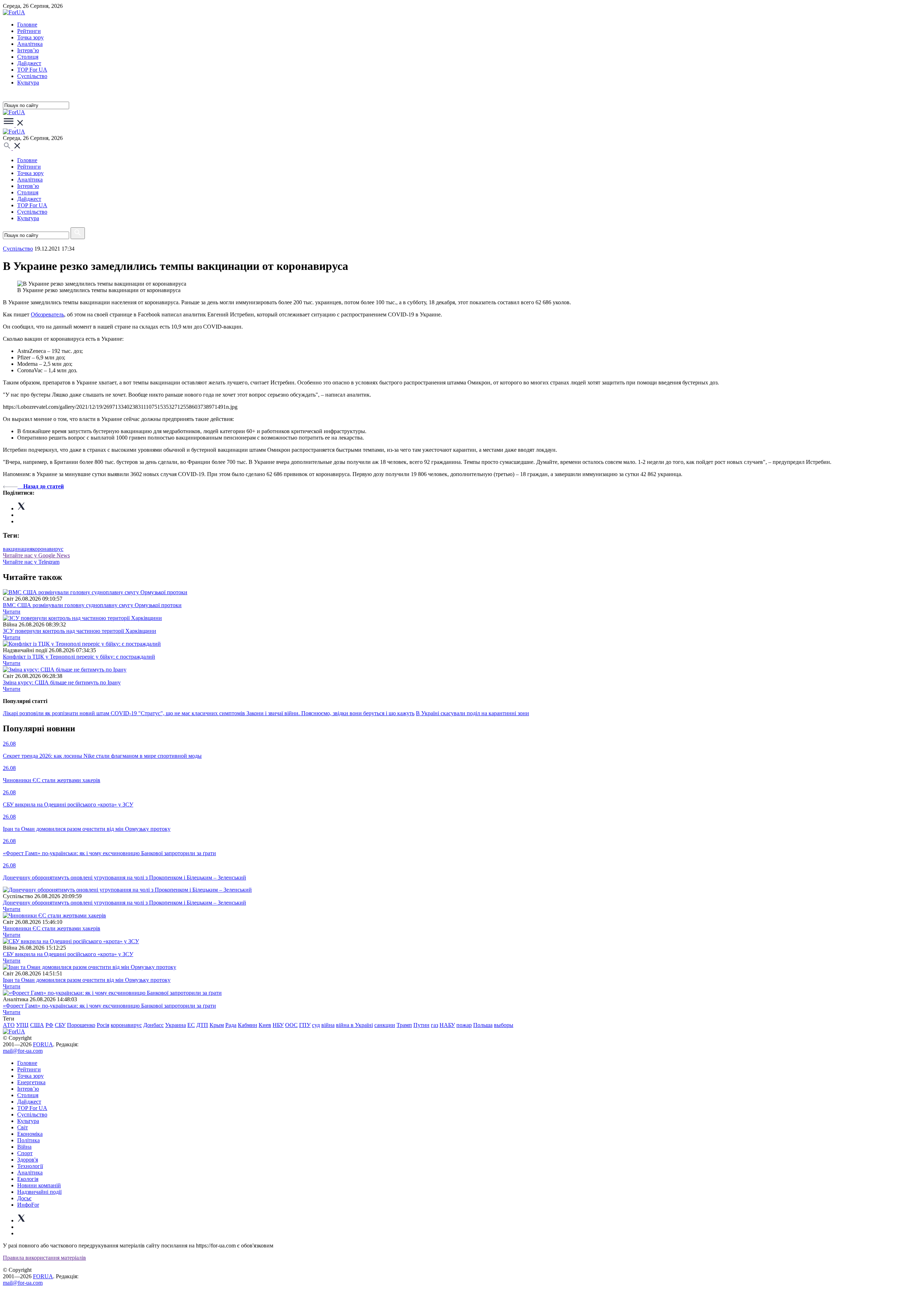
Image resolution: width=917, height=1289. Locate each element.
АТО (9, 1025)
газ (434, 1025)
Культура (28, 82)
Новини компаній (39, 1185)
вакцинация (17, 549)
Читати (11, 612)
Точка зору (30, 37)
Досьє (24, 1198)
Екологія (27, 1179)
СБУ (60, 1025)
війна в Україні (354, 1025)
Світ (22, 1127)
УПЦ (22, 1025)
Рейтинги (29, 31)
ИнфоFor (28, 1205)
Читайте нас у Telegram (31, 562)
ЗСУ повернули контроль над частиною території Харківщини (79, 631)
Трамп (404, 1025)
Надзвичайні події (39, 1192)
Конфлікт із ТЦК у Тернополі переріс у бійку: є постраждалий (79, 657)
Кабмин (247, 1025)
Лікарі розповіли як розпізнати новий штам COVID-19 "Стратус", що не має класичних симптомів (124, 713)
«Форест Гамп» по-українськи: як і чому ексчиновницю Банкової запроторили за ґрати (109, 1006)
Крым (217, 1025)
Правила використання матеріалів (44, 1258)
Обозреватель (47, 314)
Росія (103, 1025)
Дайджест (29, 63)
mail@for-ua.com (23, 1051)
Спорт (25, 1153)
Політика (28, 1140)
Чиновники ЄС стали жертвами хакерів (51, 928)
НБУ (278, 1025)
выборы (503, 1025)
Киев (265, 1025)
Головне (27, 24)
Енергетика (31, 1082)
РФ (49, 1025)
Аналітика (30, 44)
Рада (230, 1025)
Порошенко (81, 1025)
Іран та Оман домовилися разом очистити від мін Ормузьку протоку (87, 980)
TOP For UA (32, 70)
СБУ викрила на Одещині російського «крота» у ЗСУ (68, 954)
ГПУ (305, 1025)
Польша (483, 1025)
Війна (24, 1147)
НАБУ (447, 1025)
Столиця (27, 57)
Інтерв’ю (28, 50)
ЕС (191, 1025)
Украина (175, 1025)
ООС (291, 1025)
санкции (384, 1025)
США (37, 1025)
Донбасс (153, 1025)
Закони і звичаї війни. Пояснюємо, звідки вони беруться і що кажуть (330, 713)
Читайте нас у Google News (36, 555)
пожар (464, 1025)
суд (316, 1025)
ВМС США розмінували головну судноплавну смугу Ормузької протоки (92, 605)
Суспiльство (32, 76)
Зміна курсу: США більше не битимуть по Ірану (62, 682)
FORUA (43, 1044)
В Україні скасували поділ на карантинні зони (472, 713)
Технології (30, 1166)
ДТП (202, 1025)
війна (328, 1025)
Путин (421, 1025)
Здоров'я (27, 1160)
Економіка (30, 1134)
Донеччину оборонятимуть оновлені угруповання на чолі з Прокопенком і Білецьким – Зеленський (124, 903)
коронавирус (47, 549)
